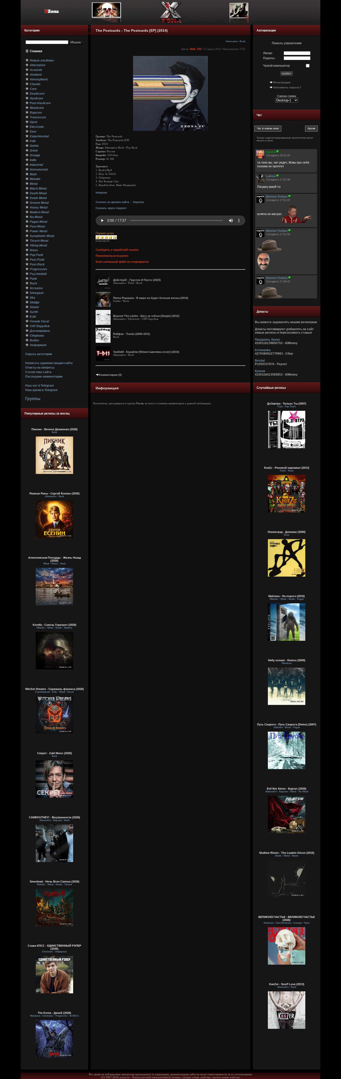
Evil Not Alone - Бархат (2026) (286, 788)
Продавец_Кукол (267, 339)
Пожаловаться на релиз (112, 255)
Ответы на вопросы (39, 367)
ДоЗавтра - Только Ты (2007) (286, 403)
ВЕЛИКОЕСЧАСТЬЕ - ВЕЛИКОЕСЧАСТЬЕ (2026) (286, 918)
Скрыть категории (38, 354)
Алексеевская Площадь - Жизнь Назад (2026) (54, 559)
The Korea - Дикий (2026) (54, 1012)
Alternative (232, 41)
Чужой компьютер (276, 65)
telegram (101, 192)
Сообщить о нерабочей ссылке (117, 249)
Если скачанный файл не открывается (122, 261)
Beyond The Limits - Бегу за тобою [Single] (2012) (146, 315)
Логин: (268, 53)
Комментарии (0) (110, 374)
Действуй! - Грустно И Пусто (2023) (137, 279)
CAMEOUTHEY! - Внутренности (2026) (54, 817)
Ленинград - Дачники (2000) (287, 531)
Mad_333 (195, 48)
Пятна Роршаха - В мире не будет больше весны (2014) (150, 297)
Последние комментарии (43, 376)
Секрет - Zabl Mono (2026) (54, 753)
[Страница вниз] (89, 33)
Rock (242, 41)
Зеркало (138, 202)
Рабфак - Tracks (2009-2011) (131, 333)
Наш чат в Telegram (39, 385)
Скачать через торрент (111, 208)
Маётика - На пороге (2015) (286, 596)
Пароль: (269, 58)
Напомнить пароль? (287, 87)
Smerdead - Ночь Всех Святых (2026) (54, 881)
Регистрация (281, 82)
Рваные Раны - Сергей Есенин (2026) (54, 493)
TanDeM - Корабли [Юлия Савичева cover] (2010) (146, 351)
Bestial (260, 360)
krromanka (263, 350)
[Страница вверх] (89, 29)
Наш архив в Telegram (41, 390)
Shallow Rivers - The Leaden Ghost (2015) (286, 852)
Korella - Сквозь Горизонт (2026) (54, 624)
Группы (32, 399)
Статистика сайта (38, 372)
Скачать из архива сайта (112, 202)
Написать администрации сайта (49, 363)
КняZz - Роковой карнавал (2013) (286, 467)
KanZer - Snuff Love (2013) (286, 984)
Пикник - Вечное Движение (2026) (54, 429)
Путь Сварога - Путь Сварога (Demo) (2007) (286, 724)
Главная (36, 51)
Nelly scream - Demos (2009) (286, 660)
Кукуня (260, 371)
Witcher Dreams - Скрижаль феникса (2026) (54, 688)
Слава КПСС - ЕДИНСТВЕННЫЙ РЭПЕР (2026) (54, 947)
